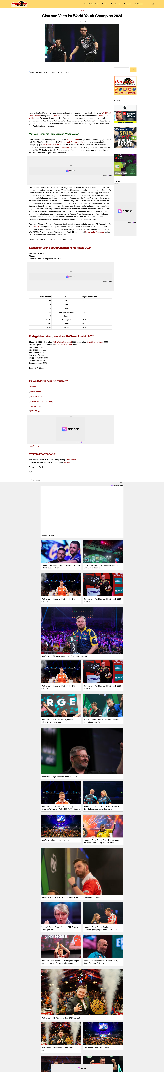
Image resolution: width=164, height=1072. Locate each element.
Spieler (104, 4)
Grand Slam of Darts (95, 342)
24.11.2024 (83, 21)
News (82, 10)
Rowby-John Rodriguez (94, 232)
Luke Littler (64, 147)
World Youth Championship (71, 142)
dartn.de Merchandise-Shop (41, 401)
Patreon (33, 386)
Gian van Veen (60, 115)
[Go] (133, 69)
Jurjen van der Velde (50, 144)
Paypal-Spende (36, 396)
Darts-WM (36, 226)
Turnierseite (71, 459)
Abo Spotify (34, 446)
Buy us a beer (35, 391)
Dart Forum (69, 462)
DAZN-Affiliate (35, 411)
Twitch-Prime (35, 406)
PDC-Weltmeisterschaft (62, 342)
